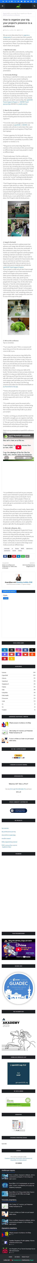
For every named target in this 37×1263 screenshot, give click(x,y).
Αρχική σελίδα (6, 13)
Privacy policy (25, 1257)
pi (18, 704)
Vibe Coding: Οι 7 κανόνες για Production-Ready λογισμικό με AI (21, 731)
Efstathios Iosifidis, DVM (10, 30)
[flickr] (25, 1)
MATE (22, 548)
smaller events (22, 104)
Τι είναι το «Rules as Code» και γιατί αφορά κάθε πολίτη (21, 739)
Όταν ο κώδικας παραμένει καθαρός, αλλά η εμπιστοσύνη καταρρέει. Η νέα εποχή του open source (22, 1177)
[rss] (12, 658)
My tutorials (5, 828)
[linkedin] (3, 1)
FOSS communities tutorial (9, 845)
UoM (18, 701)
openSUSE (17, 125)
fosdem (18, 710)
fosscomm (18, 698)
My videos (17, 1257)
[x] (15, 1)
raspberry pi (18, 684)
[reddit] (31, 1)
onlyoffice (18, 692)
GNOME (24, 125)
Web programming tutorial (9, 842)
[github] (6, 1)
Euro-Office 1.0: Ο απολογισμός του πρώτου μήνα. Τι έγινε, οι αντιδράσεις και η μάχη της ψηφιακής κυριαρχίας (21, 1185)
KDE (18, 689)
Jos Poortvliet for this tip (10, 386)
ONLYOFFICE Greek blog (8, 835)
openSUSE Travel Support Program (13, 267)
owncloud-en (7, 550)
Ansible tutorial (6, 838)
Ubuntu (20, 550)
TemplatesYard (17, 1260)
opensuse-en (29, 548)
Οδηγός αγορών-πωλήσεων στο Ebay (20, 723)
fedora (18, 687)
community (13, 13)
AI (18, 707)
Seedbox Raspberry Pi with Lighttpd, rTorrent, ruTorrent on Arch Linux (22, 1241)
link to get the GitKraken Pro (18, 789)
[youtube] (21, 1)
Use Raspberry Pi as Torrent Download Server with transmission (22, 1250)
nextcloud (18, 681)
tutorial (14, 550)
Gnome (17, 548)
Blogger (32, 1260)
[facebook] (12, 1)
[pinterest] (35, 1)
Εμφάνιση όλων (6, 847)
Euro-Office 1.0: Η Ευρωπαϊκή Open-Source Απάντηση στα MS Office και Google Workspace (21, 1194)
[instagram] (9, 1)
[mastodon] (18, 1)
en (12, 548)
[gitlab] (28, 1)
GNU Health (18, 695)
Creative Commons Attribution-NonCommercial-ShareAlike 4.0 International (18, 1159)
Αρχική (10, 1257)
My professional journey (9, 831)
